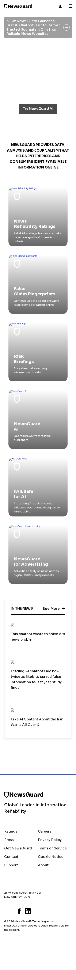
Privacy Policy (50, 840)
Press (9, 840)
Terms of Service (52, 848)
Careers (44, 831)
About (43, 865)
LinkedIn (28, 911)
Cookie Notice (50, 857)
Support (11, 865)
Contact (11, 857)
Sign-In (60, 6)
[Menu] (69, 6)
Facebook (19, 911)
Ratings (10, 831)
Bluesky (5, 911)
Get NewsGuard (18, 848)
